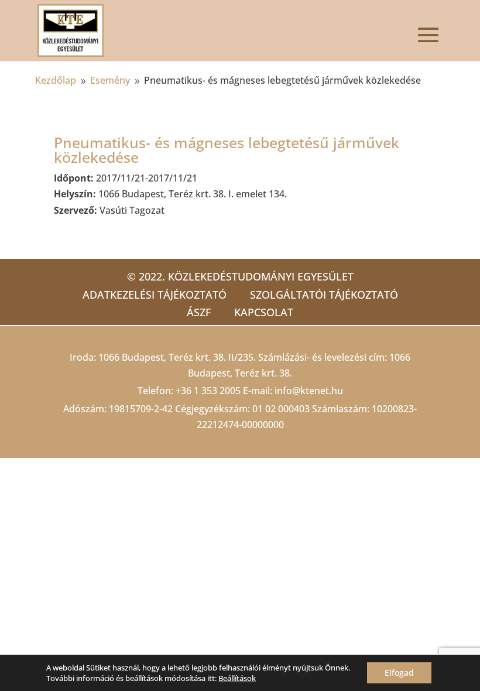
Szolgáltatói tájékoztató (324, 295)
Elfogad (399, 672)
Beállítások (237, 678)
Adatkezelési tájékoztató (155, 295)
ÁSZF (199, 312)
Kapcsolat (263, 312)
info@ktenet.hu (309, 390)
